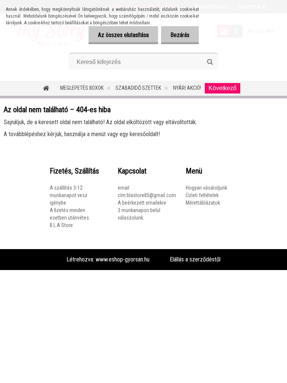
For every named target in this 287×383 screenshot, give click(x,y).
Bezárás (179, 35)
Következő (223, 88)
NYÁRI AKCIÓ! (187, 88)
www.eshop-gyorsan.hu (122, 259)
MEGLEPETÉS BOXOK (82, 88)
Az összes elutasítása (123, 35)
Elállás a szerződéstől (195, 259)
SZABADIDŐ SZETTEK (138, 88)
